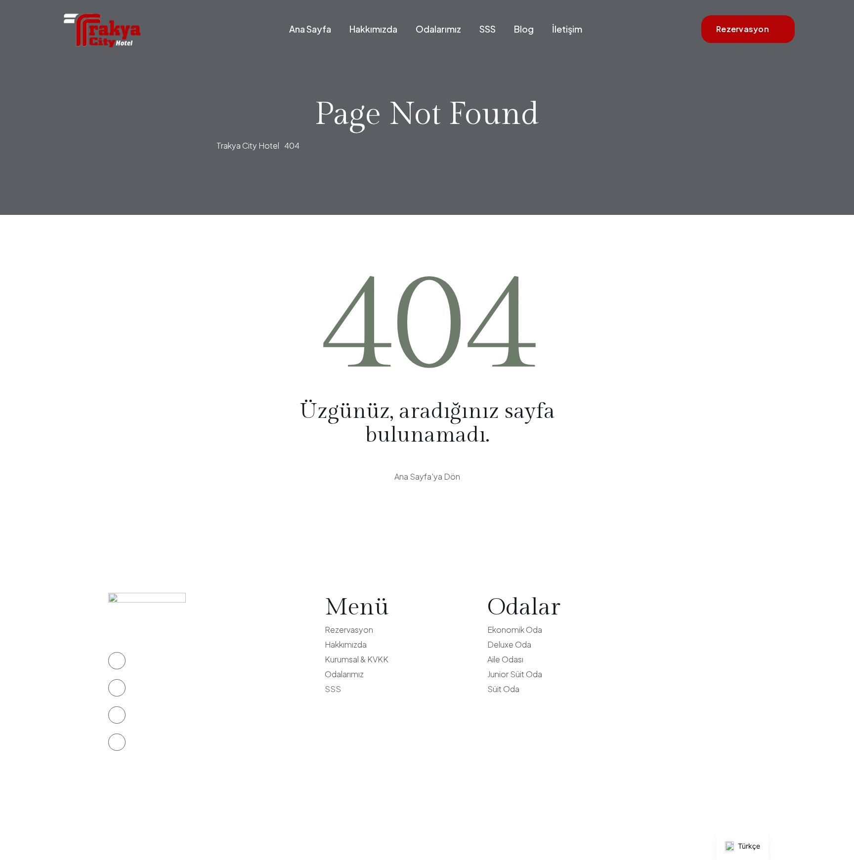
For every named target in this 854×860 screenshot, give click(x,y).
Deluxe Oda (509, 644)
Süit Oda (503, 689)
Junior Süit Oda (514, 674)
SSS (487, 29)
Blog (524, 29)
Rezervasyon (742, 29)
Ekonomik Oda (514, 629)
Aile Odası (505, 659)
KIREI (462, 830)
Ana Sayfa (310, 29)
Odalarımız (438, 29)
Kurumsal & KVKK (356, 659)
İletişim (567, 29)
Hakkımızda (373, 29)
